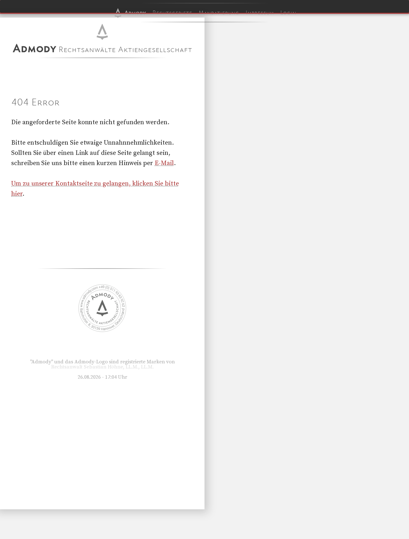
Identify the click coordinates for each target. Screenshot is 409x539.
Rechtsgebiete (172, 13)
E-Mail (164, 163)
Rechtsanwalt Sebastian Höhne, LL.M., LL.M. (102, 367)
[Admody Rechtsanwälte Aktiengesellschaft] (102, 330)
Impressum (259, 13)
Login (288, 13)
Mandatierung (218, 13)
